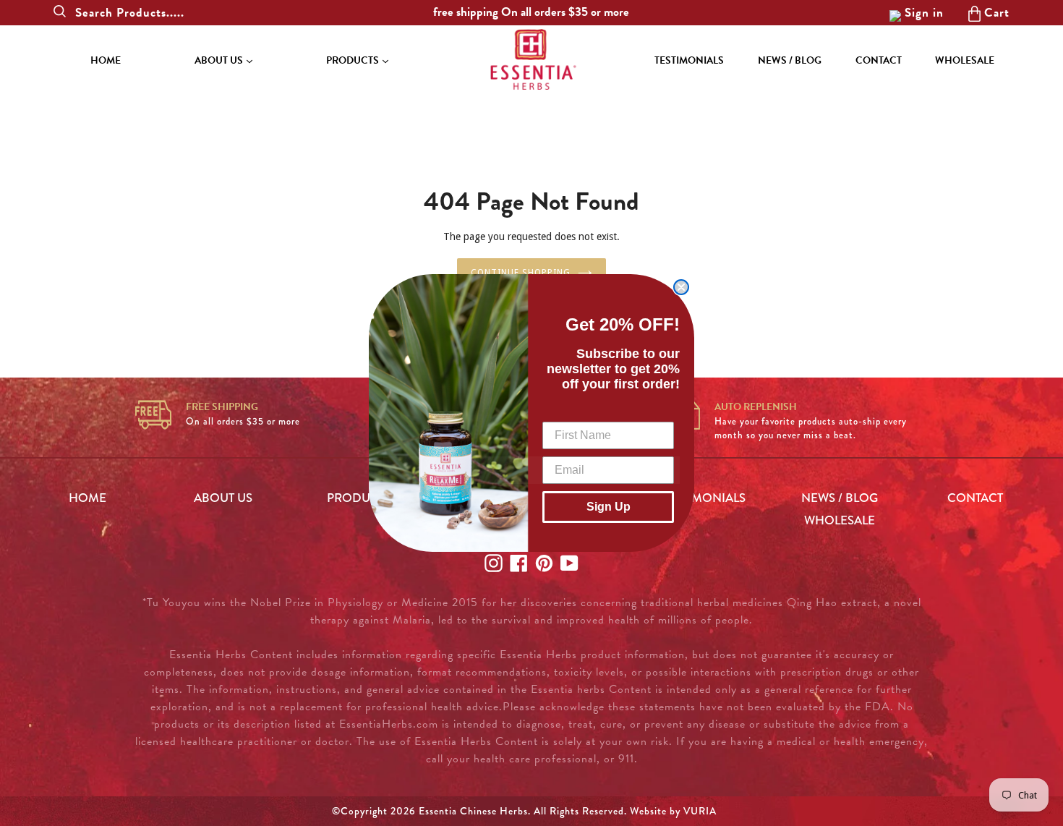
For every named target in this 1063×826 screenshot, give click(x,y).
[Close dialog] (681, 287)
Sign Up (608, 507)
